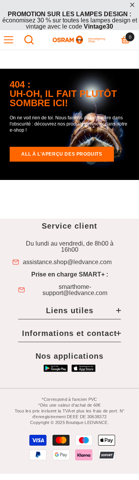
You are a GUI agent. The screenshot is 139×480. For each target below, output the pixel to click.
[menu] (8, 39)
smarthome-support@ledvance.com (74, 290)
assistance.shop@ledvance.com (67, 262)
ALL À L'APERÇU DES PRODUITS (61, 154)
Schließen (132, 5)
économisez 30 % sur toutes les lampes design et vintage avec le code (69, 20)
